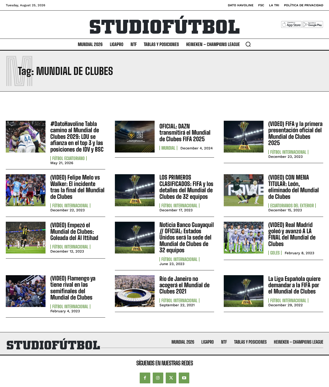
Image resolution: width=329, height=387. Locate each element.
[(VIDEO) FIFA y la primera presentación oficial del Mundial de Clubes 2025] (243, 137)
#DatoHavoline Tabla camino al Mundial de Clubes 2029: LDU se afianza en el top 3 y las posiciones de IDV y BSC (77, 136)
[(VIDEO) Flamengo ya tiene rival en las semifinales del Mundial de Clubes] (26, 291)
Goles (275, 253)
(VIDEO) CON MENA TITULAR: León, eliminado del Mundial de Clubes (293, 187)
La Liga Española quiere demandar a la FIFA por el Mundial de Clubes (294, 285)
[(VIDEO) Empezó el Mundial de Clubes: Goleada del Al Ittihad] (26, 238)
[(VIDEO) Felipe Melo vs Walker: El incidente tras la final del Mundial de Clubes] (26, 190)
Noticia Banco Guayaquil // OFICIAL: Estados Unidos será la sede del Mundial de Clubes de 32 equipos (186, 237)
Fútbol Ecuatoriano (68, 158)
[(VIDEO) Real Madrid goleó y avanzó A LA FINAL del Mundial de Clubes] (243, 238)
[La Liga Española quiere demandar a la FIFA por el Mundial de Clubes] (243, 291)
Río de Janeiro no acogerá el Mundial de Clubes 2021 (184, 285)
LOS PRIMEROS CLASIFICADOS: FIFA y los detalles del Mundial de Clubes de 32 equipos (186, 187)
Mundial (168, 148)
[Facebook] (145, 378)
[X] (171, 378)
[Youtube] (184, 378)
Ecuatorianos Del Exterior (292, 205)
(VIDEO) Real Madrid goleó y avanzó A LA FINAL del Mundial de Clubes (292, 234)
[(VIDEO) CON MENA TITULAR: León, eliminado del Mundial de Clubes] (243, 190)
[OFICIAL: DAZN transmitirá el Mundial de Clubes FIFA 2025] (135, 137)
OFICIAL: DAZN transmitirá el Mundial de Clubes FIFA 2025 (185, 132)
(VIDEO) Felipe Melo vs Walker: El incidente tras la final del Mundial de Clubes (77, 187)
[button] (248, 44)
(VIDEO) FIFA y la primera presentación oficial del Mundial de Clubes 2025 (295, 133)
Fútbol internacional (288, 152)
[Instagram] (158, 378)
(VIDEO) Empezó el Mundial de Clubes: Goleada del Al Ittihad (74, 231)
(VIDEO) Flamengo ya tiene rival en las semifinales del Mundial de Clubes (72, 288)
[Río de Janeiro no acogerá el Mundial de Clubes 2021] (135, 291)
